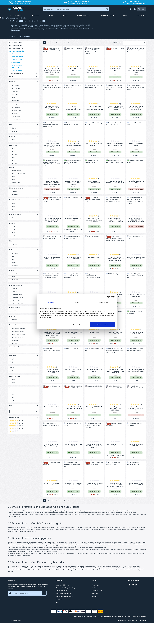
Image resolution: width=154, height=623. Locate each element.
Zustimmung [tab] (50, 302)
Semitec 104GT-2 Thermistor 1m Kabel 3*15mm (52, 371)
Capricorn (15, 91)
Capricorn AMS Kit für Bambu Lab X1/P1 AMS (136, 484)
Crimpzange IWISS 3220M (94, 407)
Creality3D (15, 94)
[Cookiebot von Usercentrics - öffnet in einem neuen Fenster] (107, 297)
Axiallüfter (15, 274)
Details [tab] (77, 302)
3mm (13, 203)
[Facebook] (130, 585)
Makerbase (15, 100)
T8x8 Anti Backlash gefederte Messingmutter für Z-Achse (94, 220)
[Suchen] (107, 9)
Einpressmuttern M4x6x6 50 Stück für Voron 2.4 (52, 258)
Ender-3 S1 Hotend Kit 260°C (136, 144)
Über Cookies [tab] (103, 302)
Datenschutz (130, 620)
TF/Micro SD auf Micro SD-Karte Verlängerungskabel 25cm (136, 70)
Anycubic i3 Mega (17, 297)
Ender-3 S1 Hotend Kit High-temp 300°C (94, 144)
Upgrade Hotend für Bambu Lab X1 (94, 370)
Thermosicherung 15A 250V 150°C (73, 332)
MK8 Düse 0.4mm (94, 332)
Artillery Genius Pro (18, 303)
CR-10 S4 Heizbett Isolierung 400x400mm (73, 144)
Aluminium (15, 253)
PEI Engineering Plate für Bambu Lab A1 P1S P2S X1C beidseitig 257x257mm (52, 70)
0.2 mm (14, 148)
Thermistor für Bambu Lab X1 (52, 407)
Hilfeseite (95, 593)
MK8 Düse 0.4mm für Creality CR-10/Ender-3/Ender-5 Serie (136, 108)
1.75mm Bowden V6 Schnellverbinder (94, 181)
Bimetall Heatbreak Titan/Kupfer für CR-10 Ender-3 (52, 108)
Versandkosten (104, 616)
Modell (11, 270)
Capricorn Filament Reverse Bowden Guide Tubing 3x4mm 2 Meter (52, 220)
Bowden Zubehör (17, 337)
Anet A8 (14, 291)
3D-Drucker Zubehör (18, 331)
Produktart (12, 325)
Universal (15, 194)
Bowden (14, 128)
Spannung (12, 355)
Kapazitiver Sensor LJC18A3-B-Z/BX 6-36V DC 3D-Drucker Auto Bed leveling (115, 258)
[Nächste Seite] (64, 42)
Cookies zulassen (102, 325)
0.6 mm (14, 160)
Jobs (57, 602)
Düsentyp (12, 167)
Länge (11, 241)
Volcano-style (16, 182)
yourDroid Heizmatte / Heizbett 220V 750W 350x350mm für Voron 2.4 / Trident (94, 70)
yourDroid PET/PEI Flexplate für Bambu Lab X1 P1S (136, 295)
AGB (137, 620)
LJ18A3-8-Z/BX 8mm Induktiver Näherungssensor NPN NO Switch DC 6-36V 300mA (94, 108)
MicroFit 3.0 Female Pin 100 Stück (73, 219)
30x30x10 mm (16, 107)
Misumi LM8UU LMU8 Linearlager (94, 258)
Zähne (11, 388)
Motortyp (12, 316)
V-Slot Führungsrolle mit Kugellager (115, 332)
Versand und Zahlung (62, 585)
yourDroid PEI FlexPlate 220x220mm (136, 332)
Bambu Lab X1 (16, 170)
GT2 (13, 370)
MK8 (13, 176)
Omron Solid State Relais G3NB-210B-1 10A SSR (115, 144)
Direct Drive (15, 131)
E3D (13, 97)
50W (13, 232)
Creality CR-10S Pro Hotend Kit (115, 69)
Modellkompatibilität (15, 285)
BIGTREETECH (16, 88)
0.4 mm (14, 154)
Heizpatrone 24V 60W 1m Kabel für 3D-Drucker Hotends (73, 182)
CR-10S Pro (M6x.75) (18, 173)
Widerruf (94, 596)
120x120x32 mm (16, 119)
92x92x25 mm (16, 116)
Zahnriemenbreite (14, 376)
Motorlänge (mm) (14, 307)
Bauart (11, 124)
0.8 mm (14, 163)
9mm (13, 382)
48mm (14, 311)
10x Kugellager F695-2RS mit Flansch (115, 445)
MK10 (14, 179)
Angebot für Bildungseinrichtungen (66, 588)
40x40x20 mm (16, 113)
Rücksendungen (97, 590)
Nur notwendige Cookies (76, 325)
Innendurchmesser (15, 199)
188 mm (14, 244)
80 (13, 397)
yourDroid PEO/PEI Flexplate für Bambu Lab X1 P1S (73, 484)
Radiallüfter (15, 280)
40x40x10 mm (16, 110)
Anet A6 (14, 288)
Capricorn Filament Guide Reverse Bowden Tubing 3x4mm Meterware (52, 333)
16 (13, 391)
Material (12, 249)
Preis (10, 405)
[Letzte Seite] (68, 42)
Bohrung (12, 136)
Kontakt (94, 588)
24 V (13, 359)
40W (13, 226)
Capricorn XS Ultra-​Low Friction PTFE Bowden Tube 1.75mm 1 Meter (115, 371)
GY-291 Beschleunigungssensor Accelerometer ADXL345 (73, 108)
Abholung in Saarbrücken (63, 593)
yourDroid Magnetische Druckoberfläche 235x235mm (115, 408)
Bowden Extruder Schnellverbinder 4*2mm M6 (136, 408)
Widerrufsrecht (121, 620)
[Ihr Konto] (135, 9)
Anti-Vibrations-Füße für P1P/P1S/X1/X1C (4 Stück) (136, 370)
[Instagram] (136, 585)
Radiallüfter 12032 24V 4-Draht (136, 181)
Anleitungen (95, 585)
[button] (36, 42)
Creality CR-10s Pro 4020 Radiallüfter (52, 484)
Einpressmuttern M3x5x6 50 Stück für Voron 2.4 (136, 258)
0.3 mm (14, 151)
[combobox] (80, 9)
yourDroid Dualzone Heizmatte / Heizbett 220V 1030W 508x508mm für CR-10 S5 (115, 484)
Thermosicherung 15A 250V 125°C (73, 445)
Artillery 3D (15, 85)
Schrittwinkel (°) (14, 347)
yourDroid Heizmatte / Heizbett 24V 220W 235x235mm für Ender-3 (115, 220)
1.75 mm (14, 191)
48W (13, 229)
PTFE (14, 259)
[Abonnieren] (44, 593)
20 (13, 394)
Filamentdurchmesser (16, 188)
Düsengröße (13, 145)
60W (13, 235)
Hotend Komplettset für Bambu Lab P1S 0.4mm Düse (115, 181)
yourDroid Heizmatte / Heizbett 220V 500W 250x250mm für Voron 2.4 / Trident (136, 220)
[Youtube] (133, 585)
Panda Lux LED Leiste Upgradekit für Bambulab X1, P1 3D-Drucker (52, 145)
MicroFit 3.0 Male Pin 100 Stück (73, 370)
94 (13, 400)
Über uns (58, 599)
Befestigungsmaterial (18, 334)
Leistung (12, 223)
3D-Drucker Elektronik (18, 328)
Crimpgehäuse (16, 340)
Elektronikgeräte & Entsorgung (65, 596)
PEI (13, 256)
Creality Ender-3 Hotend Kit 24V (73, 69)
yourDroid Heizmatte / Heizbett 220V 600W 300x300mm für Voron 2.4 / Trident (52, 182)
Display (14, 343)
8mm (13, 209)
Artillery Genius (16, 300)
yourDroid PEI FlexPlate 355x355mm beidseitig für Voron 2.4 (94, 446)
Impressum (143, 620)
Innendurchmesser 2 (15, 214)
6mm (13, 379)
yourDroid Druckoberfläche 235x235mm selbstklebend (73, 407)
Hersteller (12, 81)
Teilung (11, 367)
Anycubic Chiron (17, 294)
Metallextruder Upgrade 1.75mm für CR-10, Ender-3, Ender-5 (115, 108)
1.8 (13, 350)
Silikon (14, 262)
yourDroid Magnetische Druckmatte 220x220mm (73, 258)
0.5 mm (14, 157)
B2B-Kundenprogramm (63, 590)
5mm (13, 140)
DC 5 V (14, 362)
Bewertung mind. (14, 417)
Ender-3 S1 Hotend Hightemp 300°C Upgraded (52, 445)
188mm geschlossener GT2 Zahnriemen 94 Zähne (94, 484)
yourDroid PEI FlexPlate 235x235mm (136, 445)
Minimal (15, 410)
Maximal (31, 410)
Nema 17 (14, 319)
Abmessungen (13, 104)
